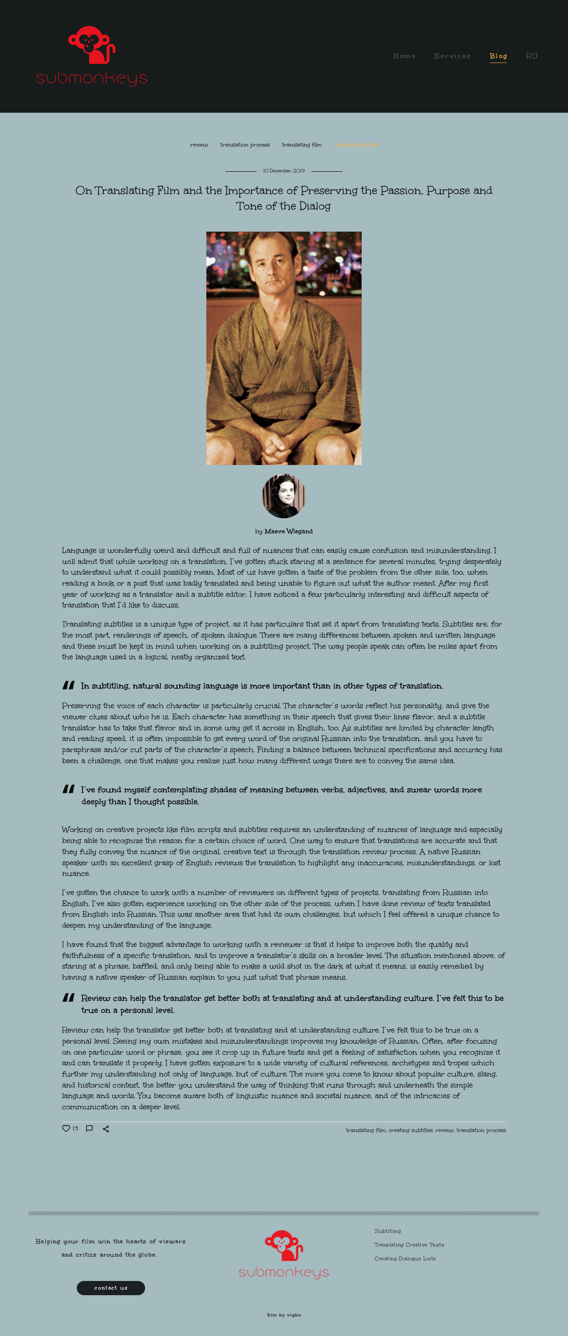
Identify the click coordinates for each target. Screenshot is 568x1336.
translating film (302, 144)
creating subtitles (356, 144)
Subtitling (388, 1231)
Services (452, 56)
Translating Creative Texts (409, 1244)
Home (405, 56)
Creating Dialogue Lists (405, 1258)
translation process (246, 144)
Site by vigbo (284, 1315)
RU (532, 56)
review (200, 144)
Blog (499, 56)
